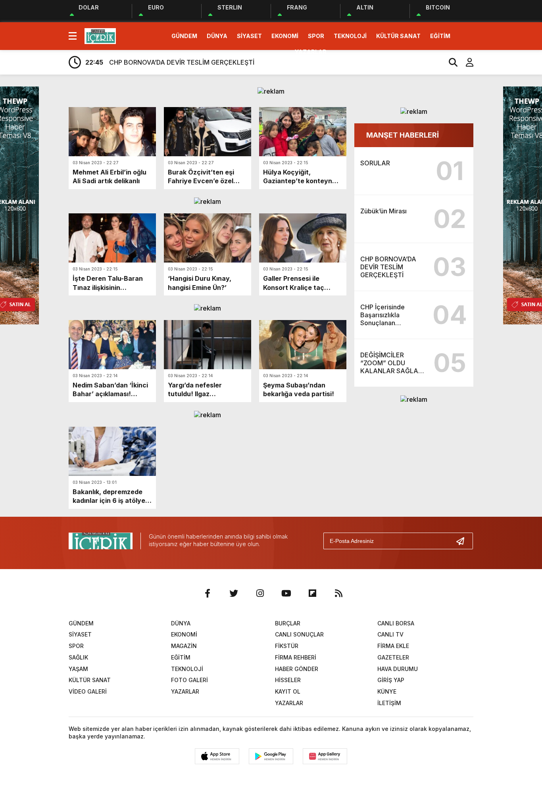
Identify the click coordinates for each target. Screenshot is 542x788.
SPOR (316, 36)
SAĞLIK (78, 657)
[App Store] (217, 756)
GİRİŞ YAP (390, 680)
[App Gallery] (325, 756)
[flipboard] (312, 593)
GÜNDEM (184, 36)
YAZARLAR (311, 51)
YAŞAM (78, 668)
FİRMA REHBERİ (295, 657)
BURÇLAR (287, 623)
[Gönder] (463, 541)
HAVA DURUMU (397, 668)
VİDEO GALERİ (88, 691)
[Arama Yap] (449, 62)
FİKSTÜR (286, 645)
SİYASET (249, 36)
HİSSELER (288, 680)
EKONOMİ (284, 36)
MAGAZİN (184, 645)
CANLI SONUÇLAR (299, 634)
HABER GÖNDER (296, 668)
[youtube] (286, 593)
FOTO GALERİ (189, 680)
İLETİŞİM (389, 703)
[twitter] (233, 593)
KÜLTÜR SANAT (398, 36)
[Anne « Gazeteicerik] (100, 35)
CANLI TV (390, 634)
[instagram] (260, 593)
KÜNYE (386, 691)
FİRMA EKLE (393, 645)
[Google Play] (271, 756)
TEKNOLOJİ (350, 36)
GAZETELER (393, 657)
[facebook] (207, 593)
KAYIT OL (287, 691)
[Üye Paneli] (465, 62)
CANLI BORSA (395, 623)
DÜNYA (217, 36)
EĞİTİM (440, 36)
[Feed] (338, 593)
